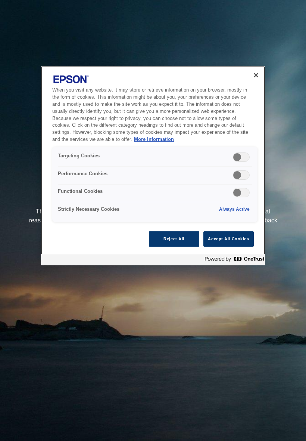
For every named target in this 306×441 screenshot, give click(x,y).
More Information (154, 139)
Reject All (173, 239)
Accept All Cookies (228, 239)
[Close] (256, 75)
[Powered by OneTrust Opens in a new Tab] (232, 260)
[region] (153, 165)
